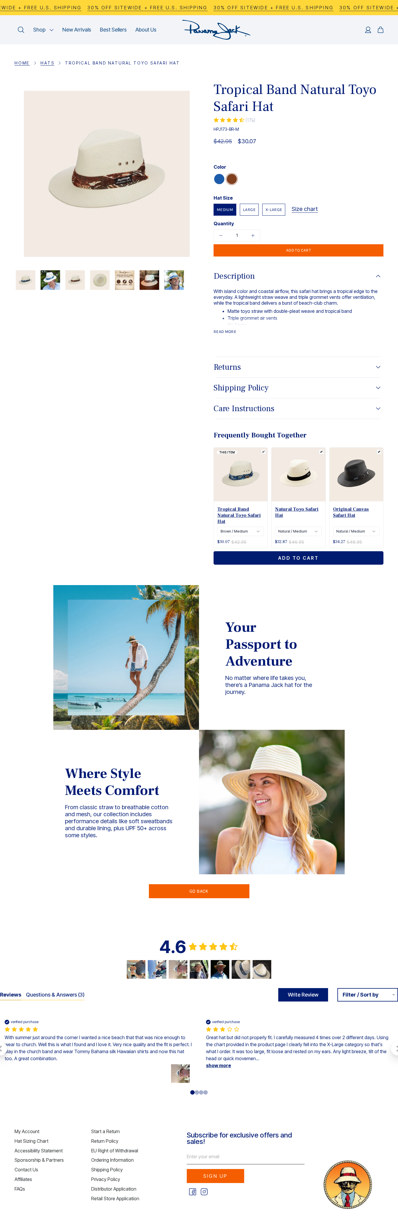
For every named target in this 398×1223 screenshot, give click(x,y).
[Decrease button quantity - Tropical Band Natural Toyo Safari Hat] (223, 235)
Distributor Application (113, 1189)
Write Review (303, 995)
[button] (43, 30)
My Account (27, 1131)
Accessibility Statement (39, 1151)
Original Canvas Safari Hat (351, 512)
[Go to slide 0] (192, 1092)
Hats (47, 62)
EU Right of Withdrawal (114, 1151)
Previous (14, 174)
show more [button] (218, 1065)
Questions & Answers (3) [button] (55, 995)
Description (234, 276)
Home (22, 62)
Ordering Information (112, 1160)
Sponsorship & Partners (39, 1160)
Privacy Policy (105, 1179)
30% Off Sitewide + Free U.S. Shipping (147, 8)
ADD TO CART (298, 558)
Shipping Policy (241, 388)
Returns (227, 367)
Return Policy (104, 1141)
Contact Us (26, 1170)
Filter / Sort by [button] (360, 994)
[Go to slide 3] (205, 1092)
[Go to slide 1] (197, 1092)
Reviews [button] (10, 995)
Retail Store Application (115, 1198)
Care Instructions (244, 408)
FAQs (20, 1189)
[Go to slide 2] (201, 1092)
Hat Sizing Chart (31, 1141)
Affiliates (23, 1179)
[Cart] (380, 29)
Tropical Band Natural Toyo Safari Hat (239, 515)
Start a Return (105, 1131)
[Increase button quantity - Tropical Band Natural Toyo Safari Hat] (251, 235)
